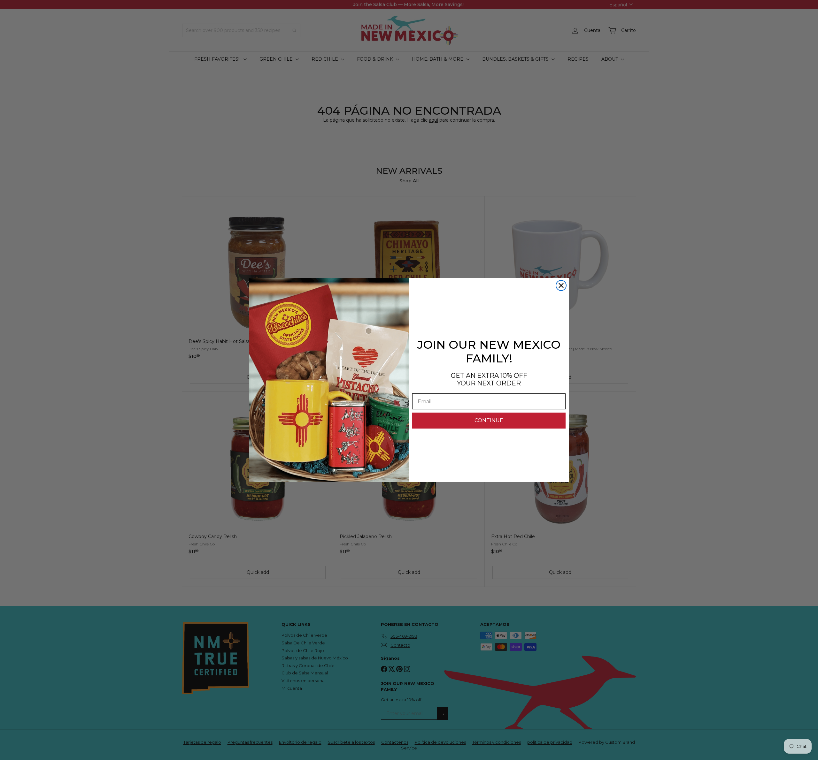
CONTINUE (489, 420)
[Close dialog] (561, 285)
